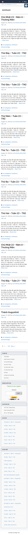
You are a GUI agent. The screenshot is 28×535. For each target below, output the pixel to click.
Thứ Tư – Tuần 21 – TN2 (9, 467)
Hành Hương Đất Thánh (9, 410)
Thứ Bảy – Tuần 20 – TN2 (9, 482)
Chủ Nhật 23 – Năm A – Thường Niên (12, 18)
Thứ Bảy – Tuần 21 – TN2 (13, 280)
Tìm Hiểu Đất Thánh (8, 369)
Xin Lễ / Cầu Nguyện (8, 412)
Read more (5, 40)
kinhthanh (14, 44)
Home (2, 4)
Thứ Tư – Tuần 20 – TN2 (9, 492)
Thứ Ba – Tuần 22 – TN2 (13, 181)
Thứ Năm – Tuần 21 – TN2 (10, 464)
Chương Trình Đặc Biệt (9, 375)
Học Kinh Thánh (7, 364)
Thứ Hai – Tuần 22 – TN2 (13, 213)
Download (6, 377)
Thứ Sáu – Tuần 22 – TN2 (13, 84)
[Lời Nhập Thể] (2, 1)
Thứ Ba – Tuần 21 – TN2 (9, 471)
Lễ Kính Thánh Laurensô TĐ (10, 524)
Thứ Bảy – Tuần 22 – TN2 (13, 53)
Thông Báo (6, 356)
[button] (26, 5)
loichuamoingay (5, 47)
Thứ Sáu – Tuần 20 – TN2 (9, 485)
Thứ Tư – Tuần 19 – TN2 (9, 517)
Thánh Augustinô (10, 312)
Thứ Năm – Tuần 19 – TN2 (10, 514)
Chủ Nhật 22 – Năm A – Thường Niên (12, 246)
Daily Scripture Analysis (9, 359)
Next (13, 346)
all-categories (8, 4)
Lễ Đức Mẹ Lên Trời (8, 507)
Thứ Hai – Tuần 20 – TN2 (9, 499)
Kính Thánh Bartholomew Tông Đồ (11, 474)
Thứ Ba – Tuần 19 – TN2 (9, 521)
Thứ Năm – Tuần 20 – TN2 (10, 489)
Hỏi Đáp (6, 372)
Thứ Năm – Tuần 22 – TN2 (10, 432)
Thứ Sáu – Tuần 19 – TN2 (9, 510)
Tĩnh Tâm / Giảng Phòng (9, 407)
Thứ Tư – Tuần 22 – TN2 (13, 150)
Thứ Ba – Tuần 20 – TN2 (9, 496)
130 (9, 346)
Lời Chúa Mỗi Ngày (8, 361)
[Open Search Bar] (19, 1)
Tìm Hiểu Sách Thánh (8, 367)
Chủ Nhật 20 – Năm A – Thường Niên (12, 503)
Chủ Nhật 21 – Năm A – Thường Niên (12, 478)
